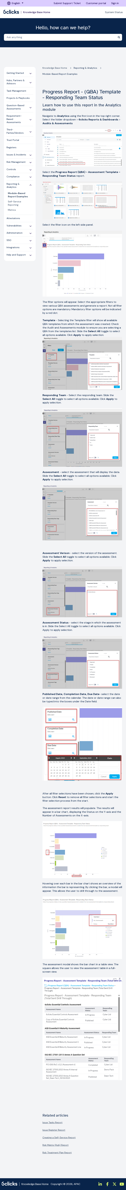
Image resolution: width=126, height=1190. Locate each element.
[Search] (119, 37)
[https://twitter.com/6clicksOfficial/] (114, 1184)
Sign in (115, 3)
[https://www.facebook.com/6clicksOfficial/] (107, 1184)
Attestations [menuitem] (13, 218)
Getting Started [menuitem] (15, 72)
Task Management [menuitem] (16, 90)
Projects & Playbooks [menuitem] (18, 98)
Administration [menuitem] (14, 232)
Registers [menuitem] (11, 147)
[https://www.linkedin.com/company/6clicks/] (100, 1184)
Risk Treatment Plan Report (57, 1152)
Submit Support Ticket (67, 3)
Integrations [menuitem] (13, 247)
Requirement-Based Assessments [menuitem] (14, 119)
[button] (30, 73)
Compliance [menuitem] (13, 176)
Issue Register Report (53, 1129)
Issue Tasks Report (52, 1122)
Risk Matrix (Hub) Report (55, 1145)
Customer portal (96, 3)
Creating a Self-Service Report (59, 1137)
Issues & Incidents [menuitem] (16, 154)
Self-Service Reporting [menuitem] (14, 203)
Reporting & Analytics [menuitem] (13, 185)
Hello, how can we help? (63, 28)
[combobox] (60, 37)
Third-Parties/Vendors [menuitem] (15, 131)
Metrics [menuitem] (12, 209)
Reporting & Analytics (85, 67)
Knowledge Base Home (36, 12)
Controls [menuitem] (11, 169)
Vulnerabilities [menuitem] (14, 225)
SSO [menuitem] (9, 240)
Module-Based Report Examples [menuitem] (18, 195)
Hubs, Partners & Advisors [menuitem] (16, 82)
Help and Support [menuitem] (16, 254)
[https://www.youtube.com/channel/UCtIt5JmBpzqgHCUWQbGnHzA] (121, 1184)
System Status (114, 12)
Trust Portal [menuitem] (13, 140)
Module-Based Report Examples (59, 73)
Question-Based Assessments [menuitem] (15, 107)
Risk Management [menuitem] (16, 161)
